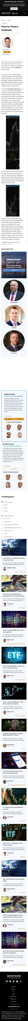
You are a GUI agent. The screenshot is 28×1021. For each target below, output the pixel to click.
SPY (22, 679)
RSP (24, 679)
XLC (22, 964)
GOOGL (11, 643)
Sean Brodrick (11, 889)
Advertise (13, 986)
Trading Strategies (8, 536)
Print (9, 20)
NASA (17, 785)
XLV (22, 715)
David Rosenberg (14, 302)
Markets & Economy (8, 530)
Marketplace (13, 996)
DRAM (24, 785)
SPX (24, 571)
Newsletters (13, 999)
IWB (18, 964)
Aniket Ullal (10, 781)
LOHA (15, 785)
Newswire (13, 1001)
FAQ (13, 991)
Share (3, 20)
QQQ (9, 34)
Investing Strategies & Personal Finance (12, 527)
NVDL (17, 643)
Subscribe (14, 419)
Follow (7, 52)
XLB (19, 571)
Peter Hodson (14, 353)
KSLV (22, 928)
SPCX (22, 785)
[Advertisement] (14, 373)
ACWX (19, 679)
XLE (21, 571)
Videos (5, 508)
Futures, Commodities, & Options (11, 524)
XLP (20, 715)
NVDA (24, 643)
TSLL (22, 643)
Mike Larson (10, 639)
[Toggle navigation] (25, 13)
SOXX (24, 715)
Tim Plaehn (10, 817)
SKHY (20, 643)
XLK (18, 715)
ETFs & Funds (7, 518)
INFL (24, 892)
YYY (24, 821)
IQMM (13, 785)
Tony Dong (10, 604)
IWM (21, 679)
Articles (5, 505)
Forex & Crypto (7, 521)
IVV (16, 964)
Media (13, 994)
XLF (22, 571)
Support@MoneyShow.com (14, 1006)
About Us (13, 989)
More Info (14, 8)
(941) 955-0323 (14, 1009)
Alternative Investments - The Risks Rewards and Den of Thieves (13, 734)
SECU (20, 785)
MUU (15, 643)
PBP (24, 607)
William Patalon (11, 568)
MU (13, 643)
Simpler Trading (7, 244)
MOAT (24, 856)
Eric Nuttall (14, 327)
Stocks (5, 533)
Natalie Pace (10, 744)
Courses (6, 511)
